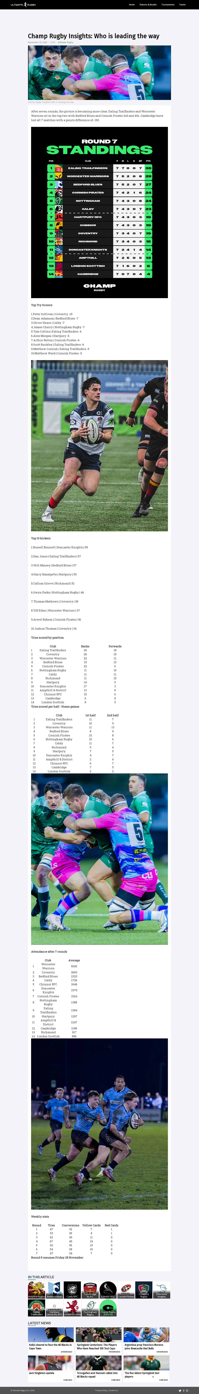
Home (132, 4)
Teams (182, 4)
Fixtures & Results (148, 4)
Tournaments (168, 4)
